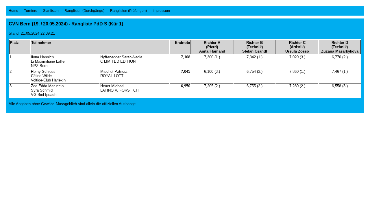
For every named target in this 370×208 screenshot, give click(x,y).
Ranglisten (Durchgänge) (84, 11)
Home (13, 11)
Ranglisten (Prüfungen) (128, 11)
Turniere (30, 11)
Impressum (161, 11)
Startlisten (51, 11)
